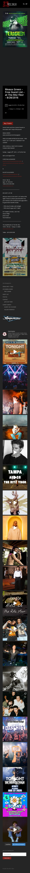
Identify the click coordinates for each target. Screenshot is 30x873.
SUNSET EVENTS (7, 304)
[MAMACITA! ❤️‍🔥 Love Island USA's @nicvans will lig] (15, 402)
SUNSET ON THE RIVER (10, 307)
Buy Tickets (8, 123)
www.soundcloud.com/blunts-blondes (12, 176)
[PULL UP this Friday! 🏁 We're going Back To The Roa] (15, 477)
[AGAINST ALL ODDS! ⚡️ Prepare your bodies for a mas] (15, 628)
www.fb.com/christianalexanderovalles (12, 161)
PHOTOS (5, 297)
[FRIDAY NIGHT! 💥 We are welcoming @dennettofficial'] (15, 603)
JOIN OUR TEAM (8, 302)
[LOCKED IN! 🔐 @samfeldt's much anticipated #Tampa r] (15, 653)
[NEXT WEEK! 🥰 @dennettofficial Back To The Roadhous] (15, 829)
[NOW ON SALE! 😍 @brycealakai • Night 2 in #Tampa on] (15, 377)
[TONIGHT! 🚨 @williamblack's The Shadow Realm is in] (15, 779)
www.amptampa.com (8, 186)
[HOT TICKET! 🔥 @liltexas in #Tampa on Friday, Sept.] (15, 679)
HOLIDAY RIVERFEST (9, 309)
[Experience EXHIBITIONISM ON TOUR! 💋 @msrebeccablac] (15, 502)
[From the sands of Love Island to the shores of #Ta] (15, 553)
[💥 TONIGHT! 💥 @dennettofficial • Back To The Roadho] (15, 351)
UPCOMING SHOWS (8, 289)
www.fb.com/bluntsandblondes (10, 174)
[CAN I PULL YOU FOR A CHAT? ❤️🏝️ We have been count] (15, 754)
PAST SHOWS (7, 291)
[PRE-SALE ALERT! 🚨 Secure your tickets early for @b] (15, 452)
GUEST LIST (6, 294)
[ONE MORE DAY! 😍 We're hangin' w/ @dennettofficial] (15, 427)
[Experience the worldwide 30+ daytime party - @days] (15, 729)
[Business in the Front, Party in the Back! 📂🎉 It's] (15, 578)
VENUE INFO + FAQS (8, 286)
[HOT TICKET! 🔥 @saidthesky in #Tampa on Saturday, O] (15, 528)
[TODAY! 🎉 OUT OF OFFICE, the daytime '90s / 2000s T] (15, 804)
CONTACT (5, 299)
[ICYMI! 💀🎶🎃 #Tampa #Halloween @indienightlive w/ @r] (15, 704)
